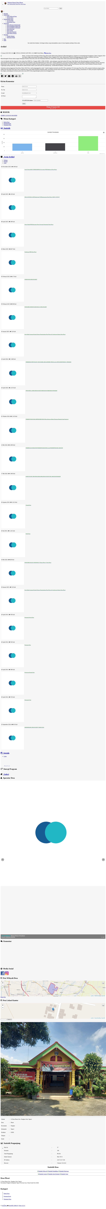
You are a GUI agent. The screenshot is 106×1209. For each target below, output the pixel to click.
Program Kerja (7, 123)
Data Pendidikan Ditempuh (13, 27)
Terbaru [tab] (6, 160)
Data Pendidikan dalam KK (13, 26)
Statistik (6, 128)
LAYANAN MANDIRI (11, 115)
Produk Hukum (10, 36)
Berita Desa (48, 53)
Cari (61, 8)
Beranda (6, 13)
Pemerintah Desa (11, 22)
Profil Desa (6, 15)
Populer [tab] (6, 161)
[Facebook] (2, 76)
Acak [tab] (5, 163)
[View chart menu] (104, 132)
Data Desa (6, 23)
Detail (9, 1019)
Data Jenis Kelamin (11, 32)
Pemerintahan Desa (8, 19)
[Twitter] (5, 76)
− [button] (2, 985)
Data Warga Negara (12, 33)
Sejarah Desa (10, 18)
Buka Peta (3, 997)
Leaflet (92, 995)
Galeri (6, 774)
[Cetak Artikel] (16, 76)
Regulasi (6, 34)
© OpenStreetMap (97, 995)
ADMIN (3, 115)
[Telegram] (12, 76)
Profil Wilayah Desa (12, 16)
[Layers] (103, 983)
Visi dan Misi (10, 20)
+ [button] (2, 983)
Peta (5, 39)
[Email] (9, 76)
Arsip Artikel (8, 157)
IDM (5, 40)
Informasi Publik (11, 37)
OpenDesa (4, 1205)
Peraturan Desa (7, 125)
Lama (5, 756)
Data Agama (10, 30)
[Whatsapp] (19, 76)
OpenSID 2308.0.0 (13, 1205)
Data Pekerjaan (10, 29)
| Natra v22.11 (21, 1205)
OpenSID (103, 995)
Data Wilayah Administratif (13, 25)
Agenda (5, 753)
